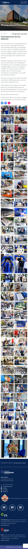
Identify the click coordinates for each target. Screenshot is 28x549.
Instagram (5, 491)
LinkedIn (5, 488)
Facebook (5, 489)
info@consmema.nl (7, 486)
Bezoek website (5, 525)
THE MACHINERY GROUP (19, 463)
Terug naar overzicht (19, 34)
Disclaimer (19, 547)
